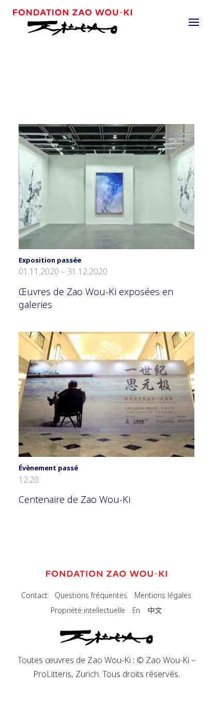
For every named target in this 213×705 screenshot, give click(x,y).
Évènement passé (48, 467)
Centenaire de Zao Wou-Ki (74, 499)
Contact (34, 595)
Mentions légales (162, 595)
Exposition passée (50, 260)
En (136, 610)
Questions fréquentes (91, 595)
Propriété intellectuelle (88, 610)
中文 (154, 610)
